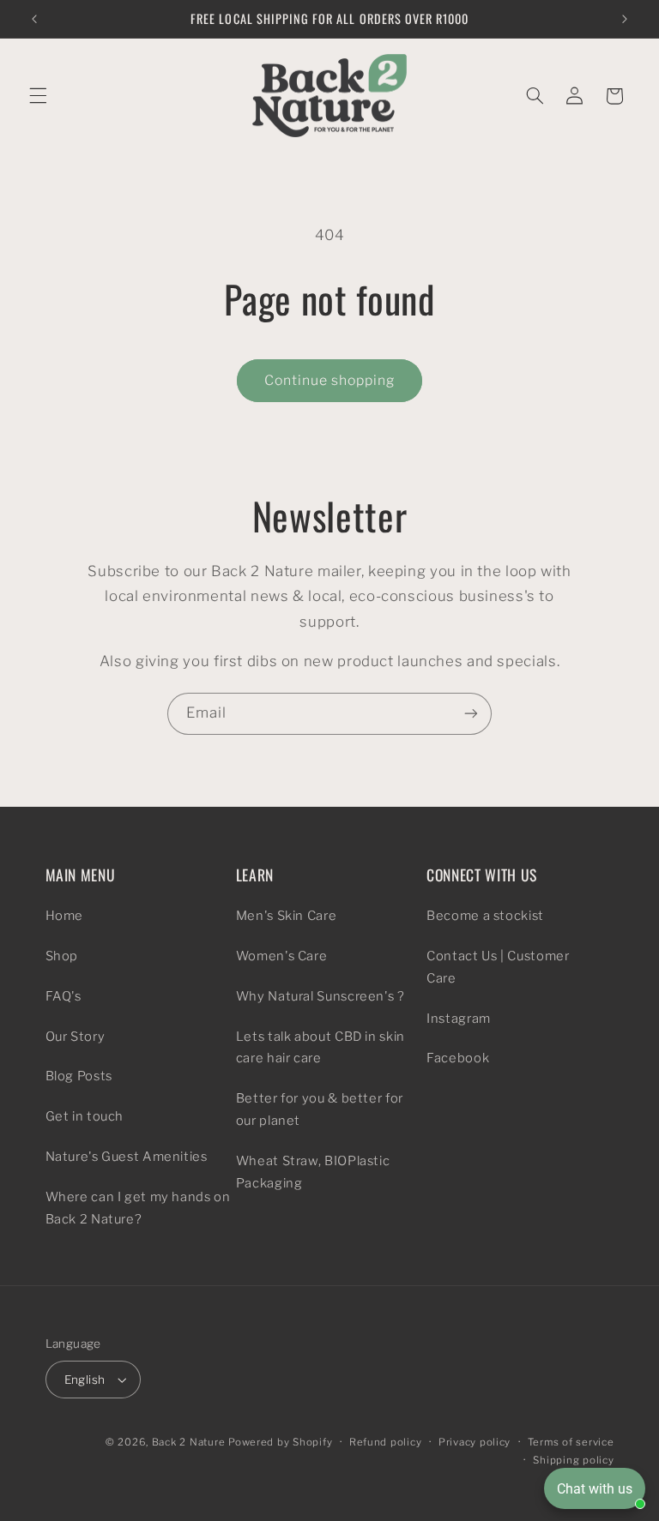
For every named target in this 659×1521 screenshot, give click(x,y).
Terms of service (571, 1442)
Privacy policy (474, 1442)
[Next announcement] (625, 19)
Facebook (457, 1058)
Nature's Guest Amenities (126, 1156)
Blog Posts (78, 1076)
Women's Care (282, 956)
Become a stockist (485, 915)
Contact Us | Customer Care (497, 967)
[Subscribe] (471, 714)
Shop (62, 956)
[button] (37, 96)
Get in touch (84, 1116)
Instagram (458, 1018)
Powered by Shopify (280, 1442)
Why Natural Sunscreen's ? (320, 996)
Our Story (75, 1036)
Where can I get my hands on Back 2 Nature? (138, 1208)
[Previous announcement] (34, 19)
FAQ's (63, 996)
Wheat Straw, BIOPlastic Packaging (313, 1172)
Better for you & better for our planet (319, 1109)
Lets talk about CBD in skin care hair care (320, 1048)
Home (64, 915)
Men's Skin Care (286, 915)
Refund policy (385, 1442)
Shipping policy (573, 1460)
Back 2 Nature (189, 1442)
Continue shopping (330, 380)
